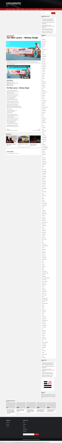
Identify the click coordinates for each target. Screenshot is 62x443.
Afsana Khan (44, 44)
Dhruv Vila (43, 105)
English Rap (43, 120)
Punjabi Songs (44, 259)
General (43, 132)
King (42, 196)
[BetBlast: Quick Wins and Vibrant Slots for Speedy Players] (21, 405)
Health (43, 142)
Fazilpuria (43, 125)
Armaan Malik (44, 66)
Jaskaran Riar (44, 161)
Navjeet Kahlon (44, 225)
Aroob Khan (43, 68)
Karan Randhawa (44, 188)
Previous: (12, 130)
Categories (13, 9)
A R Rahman (43, 39)
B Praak (43, 76)
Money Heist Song (44, 222)
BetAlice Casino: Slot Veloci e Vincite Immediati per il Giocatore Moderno (47, 32)
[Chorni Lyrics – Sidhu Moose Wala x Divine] (11, 139)
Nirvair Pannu (44, 244)
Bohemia (43, 90)
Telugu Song (44, 330)
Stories (43, 315)
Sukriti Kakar (44, 318)
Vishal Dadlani (44, 345)
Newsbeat (43, 235)
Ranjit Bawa (43, 266)
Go (25, 9)
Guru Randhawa (44, 137)
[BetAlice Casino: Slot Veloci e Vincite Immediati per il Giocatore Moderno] (51, 405)
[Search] (55, 9)
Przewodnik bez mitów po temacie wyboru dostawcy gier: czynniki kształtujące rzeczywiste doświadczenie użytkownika (48, 19)
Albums (43, 51)
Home (28, 9)
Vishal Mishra (44, 347)
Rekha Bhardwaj (44, 271)
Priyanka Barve (44, 257)
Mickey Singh (44, 218)
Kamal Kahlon (44, 181)
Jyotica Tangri (44, 176)
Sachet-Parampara (44, 281)
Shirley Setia (44, 293)
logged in (11, 153)
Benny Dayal (44, 83)
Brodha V (43, 93)
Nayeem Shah (44, 230)
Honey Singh (44, 154)
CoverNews (33, 439)
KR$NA (43, 198)
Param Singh (44, 249)
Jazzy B (43, 166)
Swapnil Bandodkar (45, 320)
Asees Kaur (43, 73)
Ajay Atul (43, 46)
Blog (10, 9)
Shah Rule (43, 288)
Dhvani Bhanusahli (44, 107)
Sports (43, 313)
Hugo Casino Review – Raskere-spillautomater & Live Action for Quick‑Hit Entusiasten (48, 26)
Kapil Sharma (44, 183)
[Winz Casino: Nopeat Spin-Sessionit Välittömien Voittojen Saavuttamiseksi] (41, 405)
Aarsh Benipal (44, 41)
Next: (36, 130)
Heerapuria (43, 144)
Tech (42, 328)
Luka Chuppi (44, 210)
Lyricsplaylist (13, 3)
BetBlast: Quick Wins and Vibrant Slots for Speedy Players (48, 23)
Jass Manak (43, 164)
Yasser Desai (44, 350)
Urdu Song (43, 337)
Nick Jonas (43, 237)
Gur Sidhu (43, 134)
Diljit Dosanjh (44, 110)
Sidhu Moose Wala (44, 298)
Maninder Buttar (44, 213)
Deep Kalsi (43, 103)
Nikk (42, 240)
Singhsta (43, 306)
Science (43, 286)
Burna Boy (43, 95)
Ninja (42, 242)
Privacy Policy (36, 9)
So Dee (43, 308)
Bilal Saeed (43, 85)
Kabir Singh (43, 178)
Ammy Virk (43, 58)
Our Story (31, 9)
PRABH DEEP (44, 252)
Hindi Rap (43, 151)
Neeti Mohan (44, 232)
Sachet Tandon (44, 279)
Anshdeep (43, 61)
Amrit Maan (43, 59)
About (7, 9)
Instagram (7, 424)
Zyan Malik (43, 357)
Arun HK (43, 71)
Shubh (43, 296)
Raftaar (43, 262)
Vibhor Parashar (44, 338)
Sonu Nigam (43, 311)
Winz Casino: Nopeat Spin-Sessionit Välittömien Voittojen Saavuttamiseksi (47, 29)
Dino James (43, 112)
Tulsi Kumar (43, 333)
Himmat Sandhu (44, 149)
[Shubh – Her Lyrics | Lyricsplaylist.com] (35, 139)
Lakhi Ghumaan (44, 205)
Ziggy (43, 355)
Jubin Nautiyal (44, 173)
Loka (42, 208)
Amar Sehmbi (44, 54)
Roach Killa (43, 274)
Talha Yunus (44, 323)
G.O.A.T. (43, 129)
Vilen (43, 340)
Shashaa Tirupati (44, 291)
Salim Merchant (44, 284)
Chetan (43, 98)
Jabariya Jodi (44, 159)
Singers (41, 9)
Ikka (42, 156)
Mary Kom (43, 215)
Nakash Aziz (44, 223)
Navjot (43, 227)
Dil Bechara (43, 108)
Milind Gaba (44, 220)
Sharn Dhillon (44, 289)
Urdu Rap (43, 335)
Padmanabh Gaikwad (45, 245)
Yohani (43, 352)
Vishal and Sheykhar (45, 342)
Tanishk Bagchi (44, 325)
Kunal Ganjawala (44, 203)
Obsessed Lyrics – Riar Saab (23, 144)
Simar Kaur (43, 301)
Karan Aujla (43, 186)
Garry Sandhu (44, 130)
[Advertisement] (23, 23)
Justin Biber (43, 174)
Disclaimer (22, 9)
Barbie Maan (44, 81)
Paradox (43, 247)
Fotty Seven (44, 127)
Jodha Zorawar (44, 169)
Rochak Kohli (44, 276)
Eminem (43, 117)
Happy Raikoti (44, 139)
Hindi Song (43, 152)
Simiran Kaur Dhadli (45, 303)
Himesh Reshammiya (45, 147)
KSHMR (43, 200)
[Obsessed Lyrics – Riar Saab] (23, 139)
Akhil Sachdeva (44, 49)
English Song (44, 122)
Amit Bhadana (44, 56)
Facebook (7, 422)
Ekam (43, 115)
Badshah (43, 78)
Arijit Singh (43, 63)
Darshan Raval (44, 100)
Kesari (43, 193)
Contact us (18, 9)
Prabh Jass (43, 254)
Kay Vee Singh (44, 191)
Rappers (43, 267)
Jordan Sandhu (44, 171)
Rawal (43, 269)
